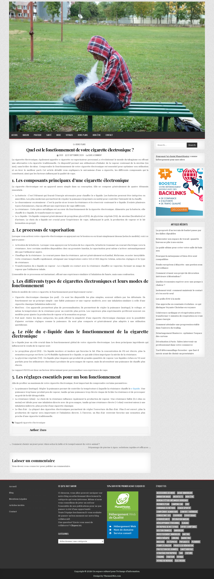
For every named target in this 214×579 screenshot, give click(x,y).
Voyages (69, 135)
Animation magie (163, 496)
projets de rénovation (183, 545)
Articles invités (16, 505)
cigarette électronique (34, 422)
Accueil (14, 135)
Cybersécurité (163, 519)
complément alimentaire (167, 511)
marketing (185, 538)
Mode (58, 135)
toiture (188, 553)
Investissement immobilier (168, 534)
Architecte (178, 496)
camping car (177, 504)
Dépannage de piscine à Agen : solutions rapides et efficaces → (119, 447)
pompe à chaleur (164, 545)
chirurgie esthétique (166, 507)
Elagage (185, 522)
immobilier (178, 530)
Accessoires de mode (166, 492)
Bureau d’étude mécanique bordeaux (172, 500)
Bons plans (83, 135)
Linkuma (175, 538)
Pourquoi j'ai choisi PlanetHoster (172, 156)
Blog (11, 493)
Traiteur (170, 556)
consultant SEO (163, 515)
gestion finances (164, 530)
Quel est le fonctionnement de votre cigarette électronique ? (80, 150)
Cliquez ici (75, 525)
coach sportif (184, 507)
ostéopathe (172, 541)
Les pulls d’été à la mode (168, 299)
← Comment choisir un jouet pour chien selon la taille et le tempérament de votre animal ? (54, 444)
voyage (180, 556)
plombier (196, 541)
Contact (109, 135)
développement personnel (168, 522)
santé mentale (187, 549)
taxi (181, 553)
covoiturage (190, 515)
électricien (180, 560)
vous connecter (32, 466)
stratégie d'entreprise (166, 553)
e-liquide (135, 388)
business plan (163, 504)
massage (160, 541)
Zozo (61, 155)
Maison (26, 135)
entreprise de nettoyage (167, 526)
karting (186, 534)
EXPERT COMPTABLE (188, 526)
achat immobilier (184, 492)
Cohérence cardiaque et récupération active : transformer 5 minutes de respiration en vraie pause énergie (179, 316)
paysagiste (184, 541)
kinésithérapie (163, 538)
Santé (48, 135)
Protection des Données (167, 549)
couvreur (177, 515)
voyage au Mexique (164, 560)
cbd (187, 504)
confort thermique (188, 511)
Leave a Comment (95, 155)
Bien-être (97, 135)
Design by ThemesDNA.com (107, 576)
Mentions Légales (18, 499)
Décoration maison (180, 519)
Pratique (37, 135)
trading (160, 556)
